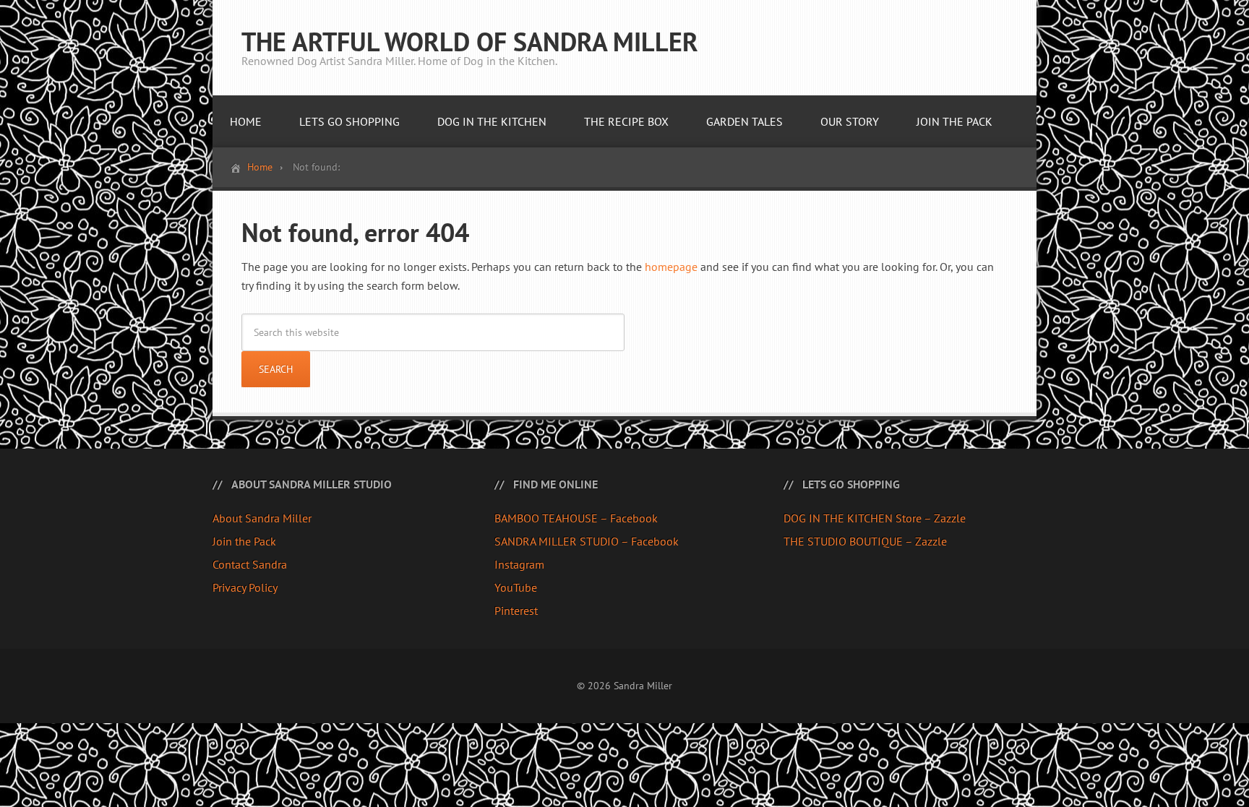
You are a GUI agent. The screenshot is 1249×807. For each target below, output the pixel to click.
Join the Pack (244, 541)
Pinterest (516, 610)
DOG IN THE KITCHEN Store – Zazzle (875, 518)
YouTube (515, 587)
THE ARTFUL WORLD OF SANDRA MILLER (469, 42)
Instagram (519, 564)
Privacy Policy (245, 587)
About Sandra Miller (262, 518)
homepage (671, 266)
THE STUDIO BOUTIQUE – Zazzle (865, 541)
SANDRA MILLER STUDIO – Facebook (586, 541)
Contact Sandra (250, 564)
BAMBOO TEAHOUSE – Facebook (576, 518)
